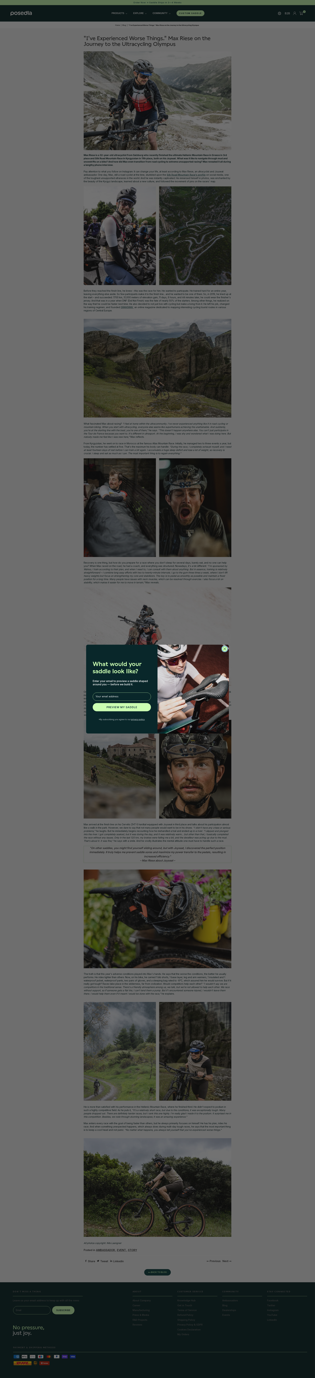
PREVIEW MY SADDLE (121, 707)
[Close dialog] (225, 649)
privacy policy (138, 719)
